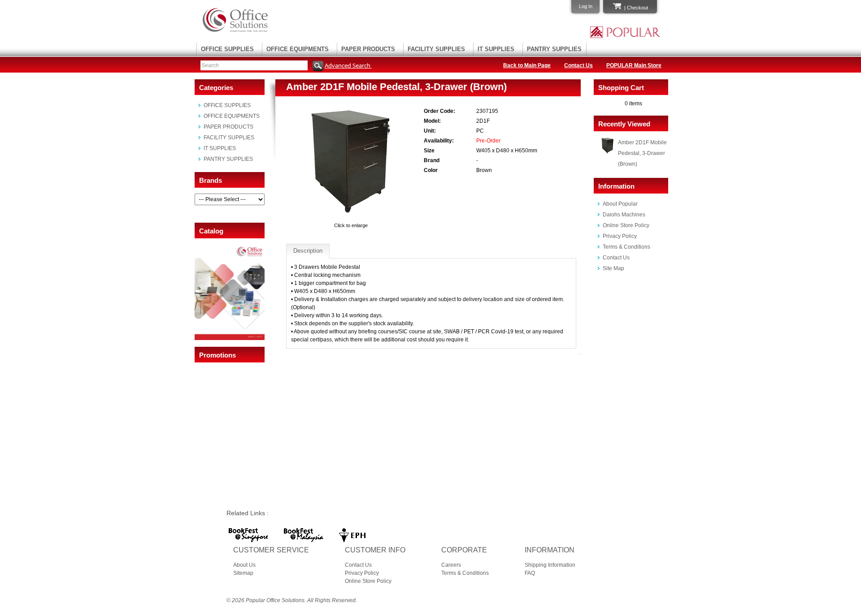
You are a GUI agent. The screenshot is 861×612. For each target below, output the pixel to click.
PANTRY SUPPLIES (554, 49)
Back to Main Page (527, 65)
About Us (244, 565)
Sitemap (243, 573)
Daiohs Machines (624, 214)
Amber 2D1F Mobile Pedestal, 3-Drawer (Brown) (642, 153)
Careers (451, 565)
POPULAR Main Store (633, 65)
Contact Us (578, 65)
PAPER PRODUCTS (368, 49)
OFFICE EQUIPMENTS (297, 49)
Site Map (613, 268)
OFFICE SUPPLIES (227, 49)
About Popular (620, 204)
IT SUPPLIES (496, 49)
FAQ (530, 573)
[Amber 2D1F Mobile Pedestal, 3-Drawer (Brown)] (351, 217)
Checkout (637, 7)
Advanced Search (348, 65)
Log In (585, 6)
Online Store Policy (626, 225)
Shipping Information (550, 565)
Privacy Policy (620, 236)
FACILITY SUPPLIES (436, 49)
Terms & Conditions (626, 247)
